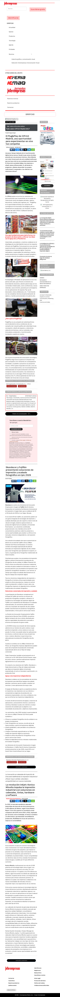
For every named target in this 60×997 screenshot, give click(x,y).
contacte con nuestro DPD (25, 454)
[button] (20, 54)
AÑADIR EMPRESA (11, 990)
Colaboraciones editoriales (41, 985)
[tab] (30, 54)
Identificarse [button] (13, 18)
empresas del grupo (19, 450)
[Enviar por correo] (17, 149)
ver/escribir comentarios (21, 767)
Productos (12, 36)
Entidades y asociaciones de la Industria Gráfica (45, 281)
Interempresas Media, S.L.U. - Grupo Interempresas (32, 995)
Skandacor (8, 505)
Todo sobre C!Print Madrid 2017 (18, 129)
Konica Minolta (9, 865)
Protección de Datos (40, 980)
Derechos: (14, 451)
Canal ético (11, 980)
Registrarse (37, 970)
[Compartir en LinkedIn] (29, 149)
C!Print (9, 196)
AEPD (27, 456)
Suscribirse (47, 185)
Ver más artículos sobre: (16, 126)
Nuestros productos (13, 103)
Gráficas (10, 23)
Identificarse (37, 968)
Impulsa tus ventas (45, 297)
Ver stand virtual (22, 386)
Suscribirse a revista (39, 975)
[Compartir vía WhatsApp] (33, 149)
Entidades (12, 49)
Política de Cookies (39, 983)
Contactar (10, 107)
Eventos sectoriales (45, 302)
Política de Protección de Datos (21, 457)
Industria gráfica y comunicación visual (23, 59)
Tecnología (12, 40)
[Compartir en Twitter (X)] (25, 149)
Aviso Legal (22, 440)
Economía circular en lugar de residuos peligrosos (46, 258)
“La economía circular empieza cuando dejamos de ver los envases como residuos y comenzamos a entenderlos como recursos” (47, 234)
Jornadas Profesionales (45, 295)
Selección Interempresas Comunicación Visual (25, 63)
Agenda (11, 45)
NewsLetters (37, 973)
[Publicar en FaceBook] (21, 149)
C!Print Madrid (10, 147)
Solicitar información (11, 386)
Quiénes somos (12, 985)
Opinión (11, 32)
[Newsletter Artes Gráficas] (47, 169)
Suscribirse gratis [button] (38, 9)
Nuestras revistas (12, 98)
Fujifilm (22, 507)
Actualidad (12, 27)
